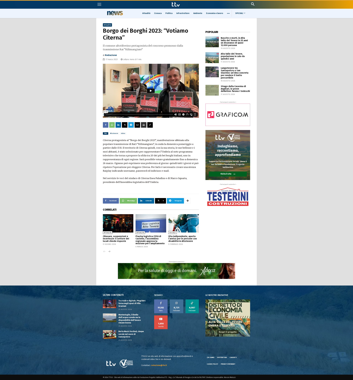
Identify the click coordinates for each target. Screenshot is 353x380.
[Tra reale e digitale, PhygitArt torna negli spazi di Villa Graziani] (109, 303)
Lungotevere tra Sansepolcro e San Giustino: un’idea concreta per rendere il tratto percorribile (234, 73)
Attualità (107, 25)
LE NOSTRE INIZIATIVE (216, 295)
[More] (188, 201)
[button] (253, 4)
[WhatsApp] (112, 125)
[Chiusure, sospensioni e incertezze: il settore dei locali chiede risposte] (118, 223)
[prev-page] (104, 251)
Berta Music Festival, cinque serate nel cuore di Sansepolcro (131, 334)
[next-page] (109, 251)
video (123, 133)
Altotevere (114, 133)
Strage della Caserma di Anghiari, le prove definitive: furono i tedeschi (235, 88)
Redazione (111, 55)
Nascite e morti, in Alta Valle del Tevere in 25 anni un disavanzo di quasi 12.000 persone (234, 42)
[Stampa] (143, 125)
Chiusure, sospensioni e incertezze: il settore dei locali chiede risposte (116, 238)
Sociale (172, 233)
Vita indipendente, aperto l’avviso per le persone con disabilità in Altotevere (182, 238)
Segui (176, 300)
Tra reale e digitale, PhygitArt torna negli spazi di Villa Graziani (131, 303)
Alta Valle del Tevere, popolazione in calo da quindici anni (233, 56)
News (114, 13)
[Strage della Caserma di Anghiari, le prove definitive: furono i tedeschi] (212, 90)
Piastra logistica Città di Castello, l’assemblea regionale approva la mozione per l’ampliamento (150, 240)
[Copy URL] (150, 125)
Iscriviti (161, 316)
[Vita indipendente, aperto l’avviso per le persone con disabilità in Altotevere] (183, 223)
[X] (124, 125)
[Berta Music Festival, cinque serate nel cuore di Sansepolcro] (109, 334)
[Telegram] (131, 125)
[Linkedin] (118, 125)
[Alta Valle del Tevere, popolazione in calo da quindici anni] (212, 57)
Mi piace (161, 300)
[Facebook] (105, 125)
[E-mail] (137, 125)
